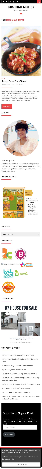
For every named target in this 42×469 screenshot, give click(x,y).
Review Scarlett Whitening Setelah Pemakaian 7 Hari (20, 384)
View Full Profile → (8, 171)
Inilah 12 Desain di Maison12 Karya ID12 (16, 392)
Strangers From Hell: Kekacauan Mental (15, 388)
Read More (6, 106)
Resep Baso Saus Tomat (13, 81)
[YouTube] (14, 1)
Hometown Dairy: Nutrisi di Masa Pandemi (17, 366)
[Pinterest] (17, 1)
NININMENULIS (21, 7)
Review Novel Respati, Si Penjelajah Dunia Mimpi (19, 374)
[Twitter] (6, 1)
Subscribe (9, 434)
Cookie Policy (10, 459)
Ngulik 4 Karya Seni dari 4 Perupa (13, 370)
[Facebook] (3, 1)
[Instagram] (10, 1)
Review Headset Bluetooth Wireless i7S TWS (17, 355)
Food (3, 78)
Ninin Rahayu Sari (8, 84)
